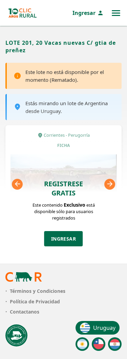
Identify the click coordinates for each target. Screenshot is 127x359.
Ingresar (84, 13)
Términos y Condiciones (37, 291)
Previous (17, 184)
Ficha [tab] (63, 145)
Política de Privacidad (35, 301)
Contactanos (24, 311)
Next (109, 184)
